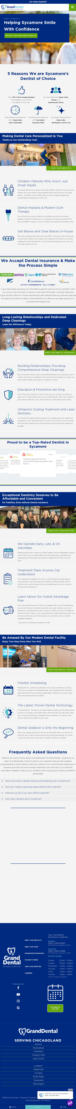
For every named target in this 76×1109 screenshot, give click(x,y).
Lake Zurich (38, 1059)
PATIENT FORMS (31, 960)
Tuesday (51, 963)
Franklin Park (38, 1055)
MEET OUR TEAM (31, 947)
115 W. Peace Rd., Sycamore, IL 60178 (59, 953)
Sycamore (38, 1080)
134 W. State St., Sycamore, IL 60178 (59, 945)
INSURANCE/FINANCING (34, 953)
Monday (51, 960)
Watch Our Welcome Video (19, 35)
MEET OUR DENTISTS (33, 940)
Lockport (38, 1066)
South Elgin (38, 1077)
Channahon (38, 1048)
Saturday (51, 974)
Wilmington (38, 1084)
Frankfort (38, 1051)
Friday (50, 971)
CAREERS (28, 973)
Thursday (51, 969)
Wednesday (52, 966)
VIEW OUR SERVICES (33, 966)
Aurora (38, 1044)
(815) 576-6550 (56, 943)
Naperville (38, 1069)
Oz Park (38, 1073)
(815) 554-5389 (56, 951)
